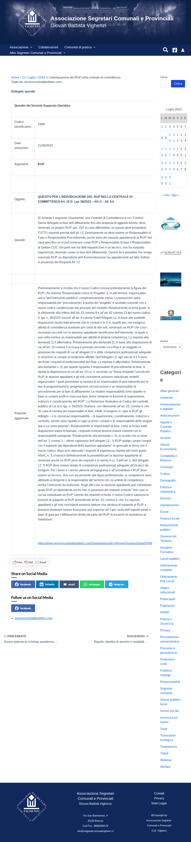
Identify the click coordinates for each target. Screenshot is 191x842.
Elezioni (165, 498)
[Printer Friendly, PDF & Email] (29, 562)
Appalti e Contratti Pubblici (166, 427)
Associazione (19, 47)
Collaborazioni (48, 47)
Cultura (165, 473)
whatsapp (94, 584)
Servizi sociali (169, 710)
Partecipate (167, 599)
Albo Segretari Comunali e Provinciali (36, 53)
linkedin (49, 584)
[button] (30, 47)
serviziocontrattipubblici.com (33, 618)
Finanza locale (170, 518)
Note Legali (159, 803)
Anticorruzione (169, 415)
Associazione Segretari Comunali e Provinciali (112, 18)
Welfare (165, 766)
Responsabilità (170, 681)
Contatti (159, 793)
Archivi (164, 341)
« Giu (165, 195)
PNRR (164, 612)
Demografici (168, 480)
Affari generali (169, 391)
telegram (119, 584)
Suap (163, 728)
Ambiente (166, 397)
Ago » (175, 195)
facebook (25, 584)
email (71, 584)
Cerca (163, 76)
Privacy (165, 630)
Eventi (164, 511)
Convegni (166, 467)
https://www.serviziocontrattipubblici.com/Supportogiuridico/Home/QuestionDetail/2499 (95, 543)
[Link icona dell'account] (182, 50)
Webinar (165, 760)
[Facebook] (174, 50)
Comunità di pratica (78, 47)
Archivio (165, 438)
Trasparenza (168, 746)
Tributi (164, 753)
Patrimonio (167, 605)
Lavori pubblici (170, 558)
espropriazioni (169, 505)
